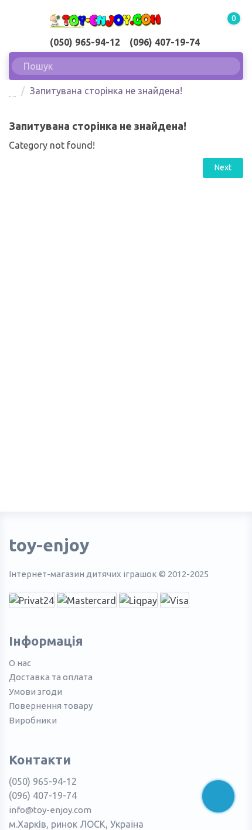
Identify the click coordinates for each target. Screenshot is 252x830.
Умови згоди (35, 692)
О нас (20, 663)
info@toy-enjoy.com (50, 810)
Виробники (33, 720)
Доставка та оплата (51, 677)
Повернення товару (51, 706)
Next (222, 167)
